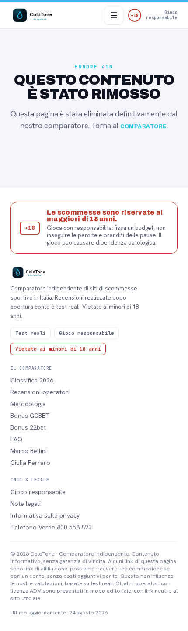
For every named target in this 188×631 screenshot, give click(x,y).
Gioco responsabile (38, 492)
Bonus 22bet (28, 427)
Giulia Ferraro (30, 463)
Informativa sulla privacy (45, 515)
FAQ (16, 439)
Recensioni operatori (40, 392)
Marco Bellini (28, 451)
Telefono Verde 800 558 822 (51, 527)
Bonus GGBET (30, 416)
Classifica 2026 (31, 380)
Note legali (25, 504)
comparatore (143, 126)
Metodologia (28, 404)
